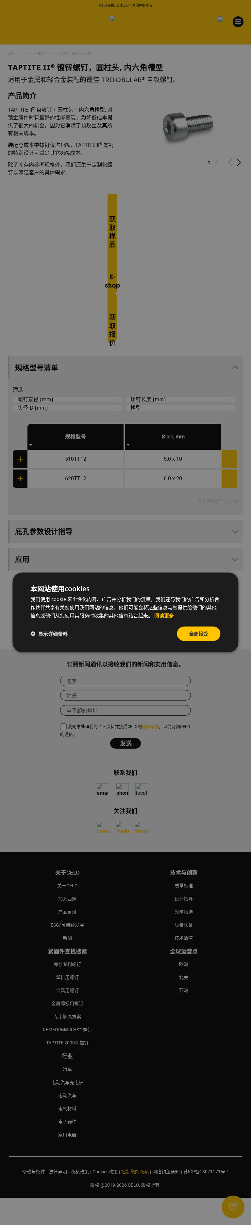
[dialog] (125, 612)
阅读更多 (164, 616)
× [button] (228, 580)
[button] (49, 633)
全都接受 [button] (198, 633)
